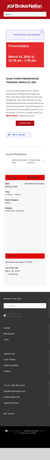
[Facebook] (4, 420)
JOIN (6, 340)
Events (8, 202)
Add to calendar (18, 134)
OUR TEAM (9, 359)
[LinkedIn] (11, 420)
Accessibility (32, 433)
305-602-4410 (18, 385)
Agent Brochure (11, 403)
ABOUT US (9, 354)
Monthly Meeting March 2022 (20, 161)
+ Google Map (12, 274)
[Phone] (20, 420)
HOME (7, 328)
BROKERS (9, 334)
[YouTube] (14, 420)
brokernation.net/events (14, 210)
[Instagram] (7, 420)
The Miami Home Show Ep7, (34, 161)
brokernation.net (11, 397)
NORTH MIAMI (11, 365)
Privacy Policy (24, 433)
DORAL (7, 371)
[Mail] (17, 420)
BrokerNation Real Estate (31, 431)
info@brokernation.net (14, 391)
